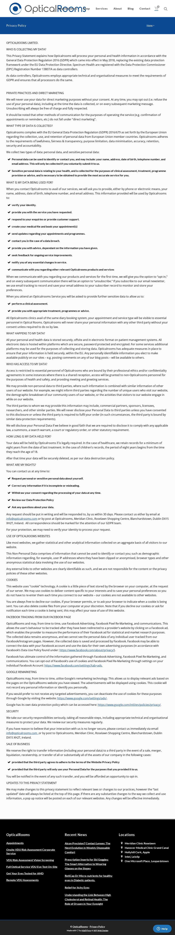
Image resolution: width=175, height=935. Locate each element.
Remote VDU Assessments (22, 880)
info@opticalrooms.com (21, 519)
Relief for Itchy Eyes (77, 887)
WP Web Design (100, 930)
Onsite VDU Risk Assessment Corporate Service (30, 851)
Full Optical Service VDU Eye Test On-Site (31, 866)
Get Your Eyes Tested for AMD (25, 873)
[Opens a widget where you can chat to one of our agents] (162, 929)
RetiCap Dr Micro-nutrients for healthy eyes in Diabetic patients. (88, 878)
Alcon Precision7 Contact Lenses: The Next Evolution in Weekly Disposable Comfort (87, 848)
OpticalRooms (80, 926)
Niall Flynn (86, 930)
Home (150, 25)
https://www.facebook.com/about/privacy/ (86, 650)
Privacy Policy (97, 926)
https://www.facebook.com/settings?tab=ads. (73, 665)
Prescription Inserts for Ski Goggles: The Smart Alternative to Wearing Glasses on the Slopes (87, 864)
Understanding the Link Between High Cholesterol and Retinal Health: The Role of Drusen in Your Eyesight (88, 899)
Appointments (15, 843)
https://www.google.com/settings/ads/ (82, 698)
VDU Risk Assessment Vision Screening (30, 860)
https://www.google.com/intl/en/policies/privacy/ (129, 705)
